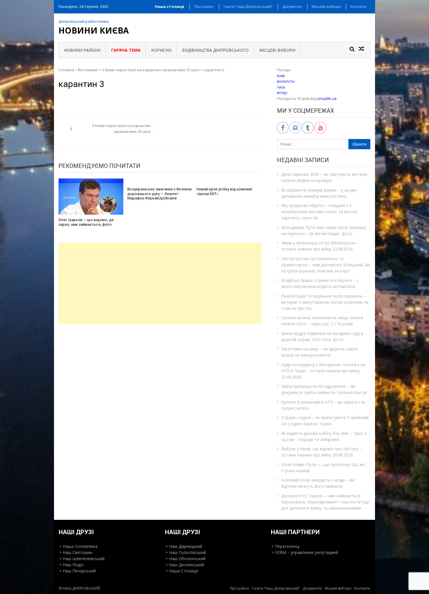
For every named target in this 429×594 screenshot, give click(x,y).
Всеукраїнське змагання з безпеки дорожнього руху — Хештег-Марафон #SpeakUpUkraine (159, 193)
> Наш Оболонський (185, 558)
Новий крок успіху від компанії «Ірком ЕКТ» (224, 191)
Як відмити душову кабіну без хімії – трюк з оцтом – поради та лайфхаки (324, 436)
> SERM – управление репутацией (304, 552)
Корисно (161, 50)
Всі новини (88, 69)
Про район (204, 6)
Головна (66, 69)
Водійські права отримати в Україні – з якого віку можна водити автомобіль (319, 283)
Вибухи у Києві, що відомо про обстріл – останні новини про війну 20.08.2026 (321, 452)
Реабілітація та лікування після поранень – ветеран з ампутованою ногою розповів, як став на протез (325, 302)
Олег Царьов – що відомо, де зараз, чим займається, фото (86, 222)
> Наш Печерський (77, 571)
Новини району (82, 50)
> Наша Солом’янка (78, 546)
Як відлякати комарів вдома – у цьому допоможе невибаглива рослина (319, 193)
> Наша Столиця (181, 571)
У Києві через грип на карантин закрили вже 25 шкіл (150, 69)
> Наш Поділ (71, 564)
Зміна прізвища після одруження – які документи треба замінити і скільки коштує (324, 389)
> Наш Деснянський (184, 564)
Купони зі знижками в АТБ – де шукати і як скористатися (323, 405)
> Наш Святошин (76, 552)
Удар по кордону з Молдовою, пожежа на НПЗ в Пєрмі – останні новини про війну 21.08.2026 (323, 371)
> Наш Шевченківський (81, 558)
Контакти (358, 6)
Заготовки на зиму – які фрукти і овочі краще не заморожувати (319, 352)
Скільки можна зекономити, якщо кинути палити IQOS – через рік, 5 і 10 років (322, 320)
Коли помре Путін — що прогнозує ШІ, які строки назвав (323, 467)
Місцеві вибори (326, 6)
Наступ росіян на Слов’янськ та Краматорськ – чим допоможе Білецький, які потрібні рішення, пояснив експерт (325, 265)
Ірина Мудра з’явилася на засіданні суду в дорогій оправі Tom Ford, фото (322, 336)
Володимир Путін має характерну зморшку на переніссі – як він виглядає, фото (323, 230)
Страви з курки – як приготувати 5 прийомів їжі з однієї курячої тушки (325, 420)
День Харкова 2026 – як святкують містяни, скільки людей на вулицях (324, 177)
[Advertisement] (159, 283)
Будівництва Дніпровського (215, 50)
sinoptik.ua (326, 98)
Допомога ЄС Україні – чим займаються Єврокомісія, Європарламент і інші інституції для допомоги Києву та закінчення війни (325, 502)
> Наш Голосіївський (185, 552)
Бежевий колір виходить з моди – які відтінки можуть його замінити (318, 483)
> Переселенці (285, 546)
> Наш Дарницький (183, 546)
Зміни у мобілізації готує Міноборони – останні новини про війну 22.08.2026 (320, 246)
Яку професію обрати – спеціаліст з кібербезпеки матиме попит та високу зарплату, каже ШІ (319, 211)
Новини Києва (93, 30)
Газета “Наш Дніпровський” (248, 6)
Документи (292, 6)
